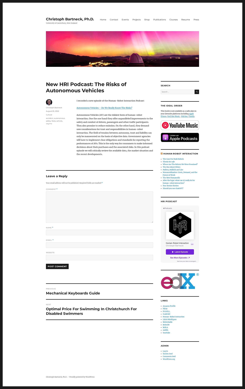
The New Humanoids (171, 178)
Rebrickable (167, 322)
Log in (165, 351)
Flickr (165, 309)
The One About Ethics (171, 167)
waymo (49, 124)
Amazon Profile (169, 306)
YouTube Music (173, 116)
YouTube (166, 333)
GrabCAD (166, 314)
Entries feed (168, 354)
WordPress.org (169, 359)
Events (125, 19)
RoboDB (166, 325)
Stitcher (184, 116)
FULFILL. (166, 311)
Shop (147, 19)
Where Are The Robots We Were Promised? (180, 164)
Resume (185, 19)
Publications (159, 19)
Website (50, 253)
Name (49, 228)
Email (50, 240)
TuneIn (191, 116)
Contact (114, 19)
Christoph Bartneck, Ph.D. (70, 19)
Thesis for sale (169, 162)
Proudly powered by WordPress (82, 377)
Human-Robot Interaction (180, 153)
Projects (136, 19)
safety (48, 121)
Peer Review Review (171, 186)
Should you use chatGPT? (173, 188)
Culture (49, 115)
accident (49, 118)
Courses (173, 19)
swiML (165, 330)
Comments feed (169, 356)
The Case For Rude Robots (173, 159)
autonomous (59, 118)
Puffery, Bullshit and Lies (173, 170)
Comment (52, 189)
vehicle (59, 121)
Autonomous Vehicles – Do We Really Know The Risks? (104, 108)
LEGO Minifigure (169, 319)
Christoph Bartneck (54, 108)
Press (196, 19)
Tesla (54, 121)
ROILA (165, 327)
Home (103, 19)
